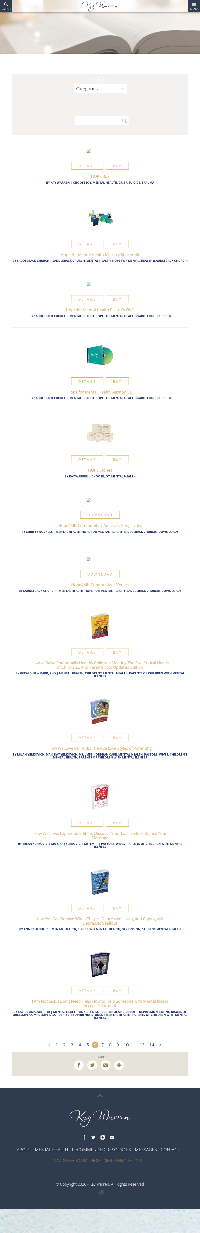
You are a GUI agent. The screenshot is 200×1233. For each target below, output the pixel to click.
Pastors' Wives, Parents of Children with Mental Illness (138, 845)
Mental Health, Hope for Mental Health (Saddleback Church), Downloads (117, 532)
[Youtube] (112, 1138)
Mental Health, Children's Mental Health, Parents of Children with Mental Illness (122, 674)
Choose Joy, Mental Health (113, 476)
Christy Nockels (39, 532)
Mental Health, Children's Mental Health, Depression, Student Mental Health (116, 929)
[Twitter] (93, 1138)
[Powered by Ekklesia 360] (102, 1192)
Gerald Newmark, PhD (38, 673)
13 (142, 1045)
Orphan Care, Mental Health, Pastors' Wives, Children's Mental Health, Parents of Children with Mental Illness (120, 755)
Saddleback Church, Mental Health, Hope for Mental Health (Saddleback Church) (120, 261)
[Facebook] (84, 1138)
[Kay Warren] (100, 6)
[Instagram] (102, 1138)
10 (126, 1045)
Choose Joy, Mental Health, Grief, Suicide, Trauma (113, 183)
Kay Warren (60, 183)
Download (100, 515)
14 (152, 1045)
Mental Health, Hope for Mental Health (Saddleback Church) (120, 316)
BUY (117, 165)
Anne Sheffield (36, 929)
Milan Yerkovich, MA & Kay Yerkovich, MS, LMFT (54, 754)
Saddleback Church (33, 261)
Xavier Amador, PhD (34, 1012)
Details (87, 165)
